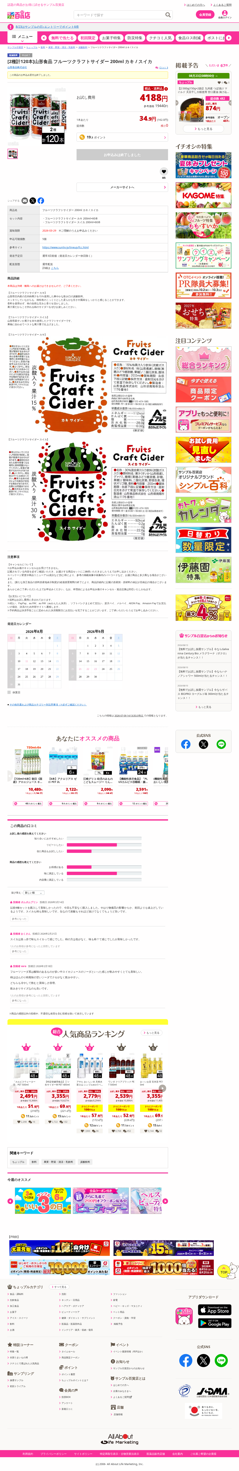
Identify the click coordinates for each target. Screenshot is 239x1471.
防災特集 (135, 37)
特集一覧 (14, 1351)
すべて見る (60, 1287)
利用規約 (28, 1454)
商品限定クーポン (71, 1357)
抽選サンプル (16, 1380)
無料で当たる (62, 37)
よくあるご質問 (222, 5)
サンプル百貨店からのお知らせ (129, 1368)
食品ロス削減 (189, 37)
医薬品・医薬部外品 (72, 1324)
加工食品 (14, 1306)
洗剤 (64, 1294)
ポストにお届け (220, 37)
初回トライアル (18, 1386)
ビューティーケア (71, 1312)
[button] (44, 38)
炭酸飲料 (82, 47)
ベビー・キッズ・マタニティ (127, 1306)
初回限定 (87, 37)
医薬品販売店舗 (156, 1454)
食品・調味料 (16, 1294)
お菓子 (13, 1312)
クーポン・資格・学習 (124, 1318)
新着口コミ (67, 1409)
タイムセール (68, 1351)
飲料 (43, 47)
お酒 (12, 1330)
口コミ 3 (163, 67)
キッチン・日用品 (71, 1300)
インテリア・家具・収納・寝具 (77, 1330)
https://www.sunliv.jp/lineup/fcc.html (65, 247)
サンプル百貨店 (15, 47)
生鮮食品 (14, 1300)
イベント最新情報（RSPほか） (128, 1351)
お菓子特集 (111, 37)
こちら (55, 268)
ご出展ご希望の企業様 (203, 1454)
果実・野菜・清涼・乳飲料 (61, 47)
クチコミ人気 (160, 37)
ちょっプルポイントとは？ (75, 1380)
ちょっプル (32, 47)
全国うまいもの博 (19, 1357)
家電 (115, 1300)
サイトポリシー (83, 1454)
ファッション (120, 1294)
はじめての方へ (196, 5)
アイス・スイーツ (19, 1318)
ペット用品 (118, 1312)
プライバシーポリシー (54, 1454)
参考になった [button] (19, 918)
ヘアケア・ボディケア (73, 1306)
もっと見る (152, 1032)
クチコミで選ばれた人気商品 (24, 1363)
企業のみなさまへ (122, 1391)
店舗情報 (118, 1414)
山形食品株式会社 (17, 67)
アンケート (67, 1403)
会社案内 (177, 1454)
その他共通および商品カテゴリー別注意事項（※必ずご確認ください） (48, 704)
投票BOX (66, 1397)
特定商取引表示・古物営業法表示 (119, 1454)
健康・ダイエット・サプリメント (78, 1318)
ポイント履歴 (68, 1374)
